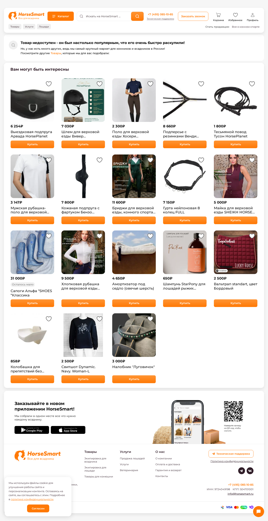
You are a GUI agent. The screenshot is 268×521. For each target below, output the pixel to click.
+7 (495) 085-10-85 (160, 14)
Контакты (161, 476)
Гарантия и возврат (168, 470)
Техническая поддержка (160, 19)
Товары (56, 53)
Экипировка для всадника (95, 460)
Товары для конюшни (98, 476)
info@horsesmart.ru (240, 493)
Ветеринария (129, 470)
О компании (163, 458)
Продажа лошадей (132, 458)
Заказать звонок (193, 16)
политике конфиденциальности (32, 499)
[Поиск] (137, 16)
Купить (32, 144)
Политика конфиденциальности (232, 461)
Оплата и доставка (167, 464)
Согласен (38, 508)
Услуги (124, 464)
